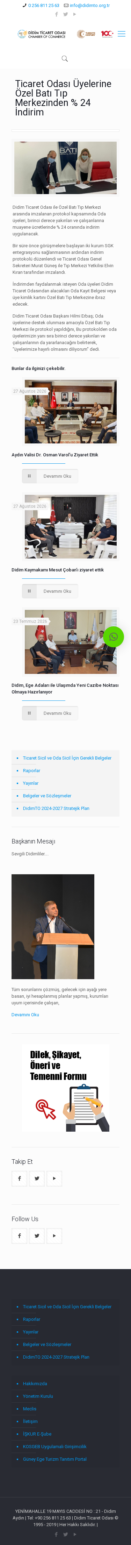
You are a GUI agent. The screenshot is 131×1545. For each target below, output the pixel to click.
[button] (113, 636)
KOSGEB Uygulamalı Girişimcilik (55, 1446)
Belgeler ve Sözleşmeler (47, 795)
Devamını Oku (25, 1014)
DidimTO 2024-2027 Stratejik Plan (56, 808)
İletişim (30, 1421)
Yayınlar (30, 783)
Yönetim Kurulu (38, 1396)
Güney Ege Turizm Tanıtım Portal (55, 1459)
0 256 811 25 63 (43, 5)
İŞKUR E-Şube (37, 1434)
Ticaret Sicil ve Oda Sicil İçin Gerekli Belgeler (67, 758)
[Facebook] (56, 14)
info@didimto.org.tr (90, 5)
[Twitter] (65, 14)
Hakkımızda (35, 1383)
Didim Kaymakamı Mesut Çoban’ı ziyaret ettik (58, 569)
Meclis (29, 1408)
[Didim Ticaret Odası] (65, 33)
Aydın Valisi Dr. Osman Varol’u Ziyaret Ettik (55, 454)
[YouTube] (74, 14)
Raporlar (31, 770)
